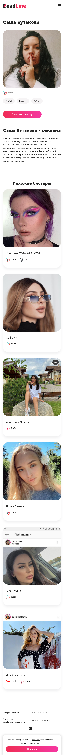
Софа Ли (11, 337)
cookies (35, 740)
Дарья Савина (15, 506)
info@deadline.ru (11, 713)
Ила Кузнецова (15, 675)
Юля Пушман (14, 590)
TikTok (9, 101)
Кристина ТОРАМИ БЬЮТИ (23, 253)
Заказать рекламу (22, 114)
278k (10, 93)
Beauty (22, 101)
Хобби (37, 101)
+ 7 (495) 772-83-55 (42, 713)
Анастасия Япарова (18, 422)
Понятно (32, 749)
